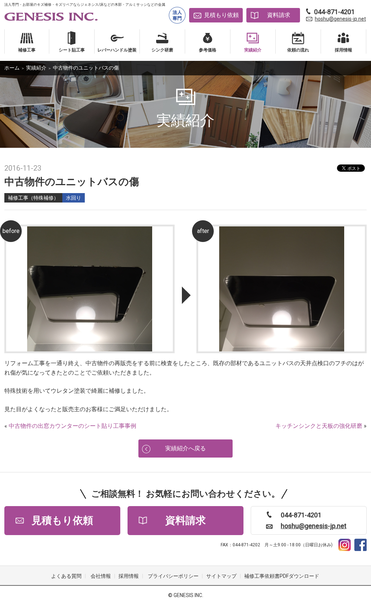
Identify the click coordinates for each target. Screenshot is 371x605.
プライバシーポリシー (173, 576)
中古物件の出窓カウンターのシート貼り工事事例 (72, 425)
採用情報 (128, 576)
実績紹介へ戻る (185, 448)
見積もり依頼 (221, 15)
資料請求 (278, 15)
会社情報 (101, 576)
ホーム (12, 68)
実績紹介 (36, 68)
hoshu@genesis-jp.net (340, 19)
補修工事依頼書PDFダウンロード (281, 576)
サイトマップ (221, 576)
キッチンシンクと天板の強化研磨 (318, 425)
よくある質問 (66, 576)
